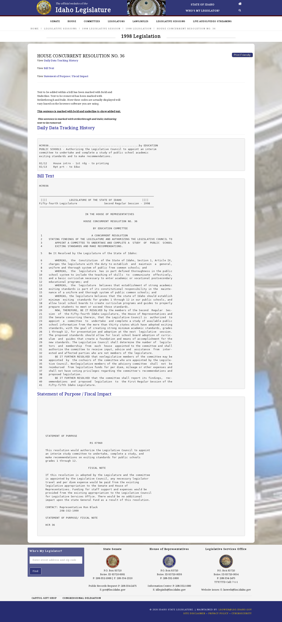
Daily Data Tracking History (61, 60)
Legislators (116, 21)
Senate (55, 21)
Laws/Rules (140, 21)
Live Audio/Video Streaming (212, 21)
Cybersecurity (242, 613)
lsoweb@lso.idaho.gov (237, 589)
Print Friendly (242, 54)
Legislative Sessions (170, 21)
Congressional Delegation (82, 597)
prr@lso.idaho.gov (113, 589)
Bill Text (49, 68)
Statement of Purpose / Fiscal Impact (66, 76)
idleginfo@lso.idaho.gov (171, 589)
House (72, 21)
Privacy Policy (218, 613)
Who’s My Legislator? (203, 10)
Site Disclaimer (194, 613)
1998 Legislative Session (101, 28)
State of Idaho (202, 4)
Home (35, 28)
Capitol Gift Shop (44, 597)
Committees (92, 21)
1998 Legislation (139, 28)
